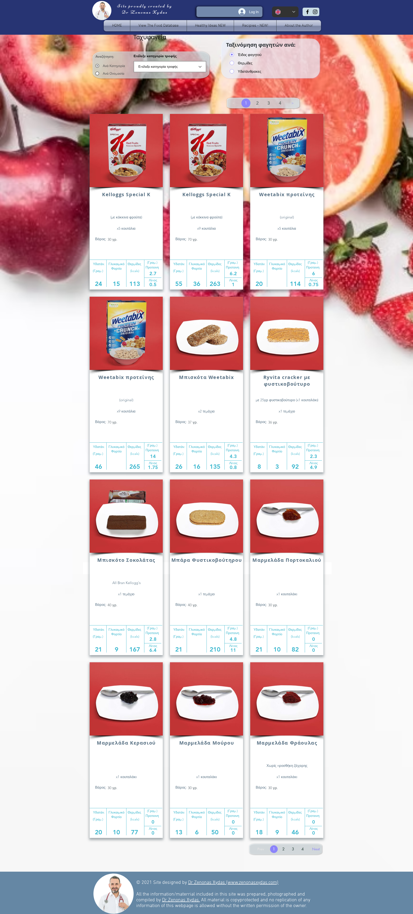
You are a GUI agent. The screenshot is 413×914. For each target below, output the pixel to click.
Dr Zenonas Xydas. (181, 900)
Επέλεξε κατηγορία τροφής (155, 56)
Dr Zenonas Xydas (207, 883)
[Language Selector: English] (285, 11)
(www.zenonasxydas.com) (252, 883)
